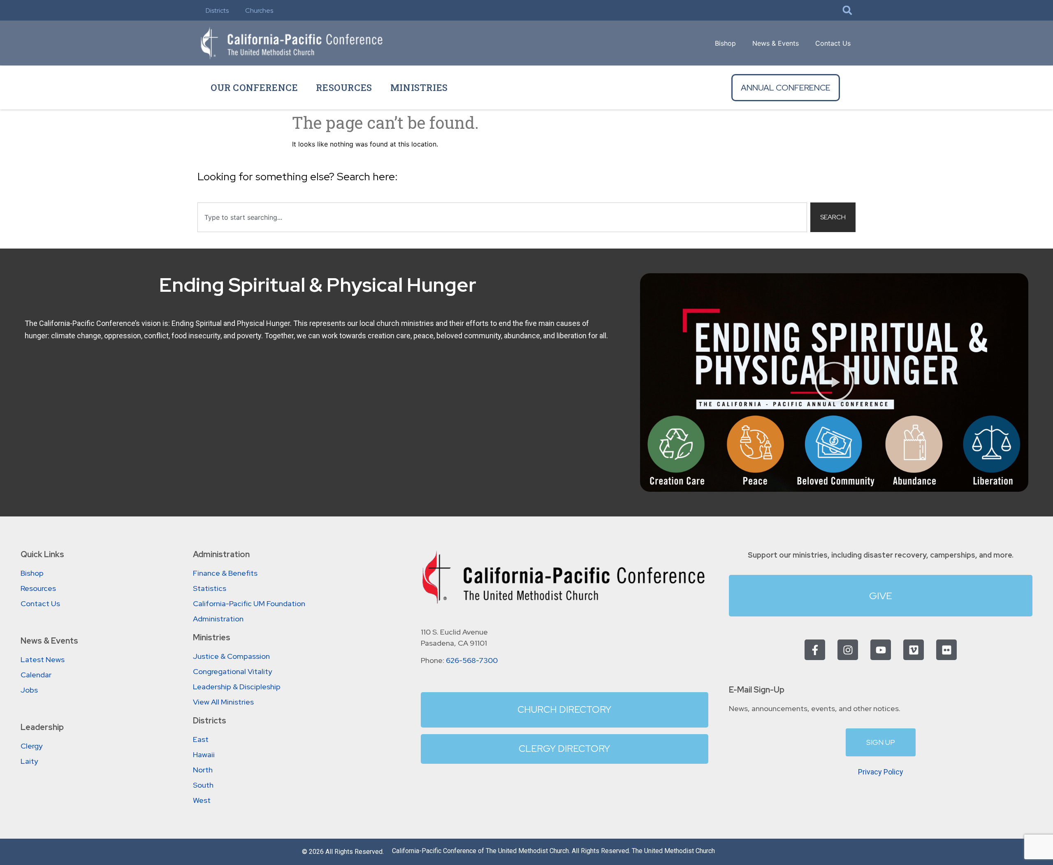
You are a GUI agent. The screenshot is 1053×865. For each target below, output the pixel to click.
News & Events (775, 43)
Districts (217, 10)
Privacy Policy (880, 771)
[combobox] (502, 217)
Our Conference (254, 87)
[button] (847, 10)
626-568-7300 (472, 660)
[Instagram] (847, 649)
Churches (259, 10)
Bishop (725, 43)
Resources (344, 87)
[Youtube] (880, 649)
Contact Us (833, 43)
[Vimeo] (913, 649)
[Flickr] (946, 649)
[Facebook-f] (815, 649)
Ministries (419, 87)
